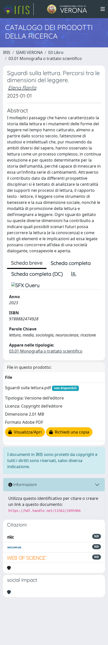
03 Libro (56, 52)
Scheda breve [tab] (26, 263)
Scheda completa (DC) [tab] (37, 274)
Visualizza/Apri (27, 432)
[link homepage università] (67, 9)
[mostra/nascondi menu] (102, 9)
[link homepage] (18, 9)
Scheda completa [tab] (71, 263)
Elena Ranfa (22, 87)
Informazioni (24, 484)
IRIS (6, 52)
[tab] (74, 274)
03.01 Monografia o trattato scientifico (45, 58)
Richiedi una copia (71, 432)
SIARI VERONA (29, 52)
